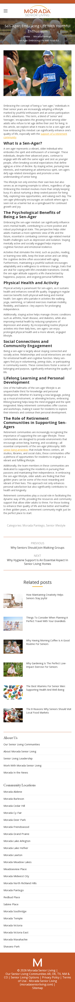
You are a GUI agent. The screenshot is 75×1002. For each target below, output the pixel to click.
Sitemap (37, 988)
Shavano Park (11, 946)
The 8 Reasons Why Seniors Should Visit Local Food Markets (48, 710)
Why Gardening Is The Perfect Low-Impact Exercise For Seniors (46, 665)
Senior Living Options (25, 977)
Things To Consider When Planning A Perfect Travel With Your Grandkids (47, 619)
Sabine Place (10, 904)
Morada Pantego (33, 525)
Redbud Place (11, 897)
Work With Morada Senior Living (22, 765)
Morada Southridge (15, 911)
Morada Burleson (13, 798)
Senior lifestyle (55, 525)
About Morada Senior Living (19, 751)
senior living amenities (15, 449)
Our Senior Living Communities (21, 744)
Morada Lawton (12, 855)
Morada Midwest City (16, 876)
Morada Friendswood (16, 827)
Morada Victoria (12, 925)
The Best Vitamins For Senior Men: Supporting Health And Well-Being (45, 687)
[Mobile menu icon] (5, 11)
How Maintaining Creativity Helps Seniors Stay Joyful (44, 596)
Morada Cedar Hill (14, 805)
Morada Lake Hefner (15, 848)
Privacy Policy (50, 977)
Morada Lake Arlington (16, 841)
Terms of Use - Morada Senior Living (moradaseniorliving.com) (44, 980)
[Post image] (14, 602)
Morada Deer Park (14, 820)
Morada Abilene (12, 791)
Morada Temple (13, 918)
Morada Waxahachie (15, 939)
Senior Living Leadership (18, 758)
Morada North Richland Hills (20, 883)
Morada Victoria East (15, 932)
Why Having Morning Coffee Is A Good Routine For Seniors (48, 642)
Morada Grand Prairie (16, 834)
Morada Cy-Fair (12, 812)
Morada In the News (15, 772)
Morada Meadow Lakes (17, 862)
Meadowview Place (15, 869)
